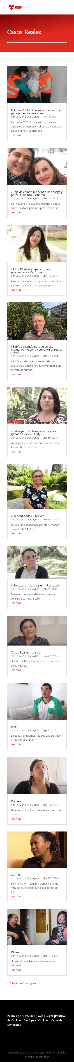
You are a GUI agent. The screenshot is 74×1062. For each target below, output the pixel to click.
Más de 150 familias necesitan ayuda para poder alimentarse (35, 111)
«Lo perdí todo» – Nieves (27, 516)
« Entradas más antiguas (21, 983)
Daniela (16, 801)
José (14, 727)
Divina (15, 952)
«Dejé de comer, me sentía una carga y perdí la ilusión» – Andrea (37, 193)
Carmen (16, 875)
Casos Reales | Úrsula (26, 652)
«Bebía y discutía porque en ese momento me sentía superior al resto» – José (37, 349)
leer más (16, 135)
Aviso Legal (45, 1016)
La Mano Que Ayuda (28, 116)
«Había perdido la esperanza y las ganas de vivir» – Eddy (33, 432)
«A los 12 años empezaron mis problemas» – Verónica (31, 270)
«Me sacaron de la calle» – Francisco (35, 585)
